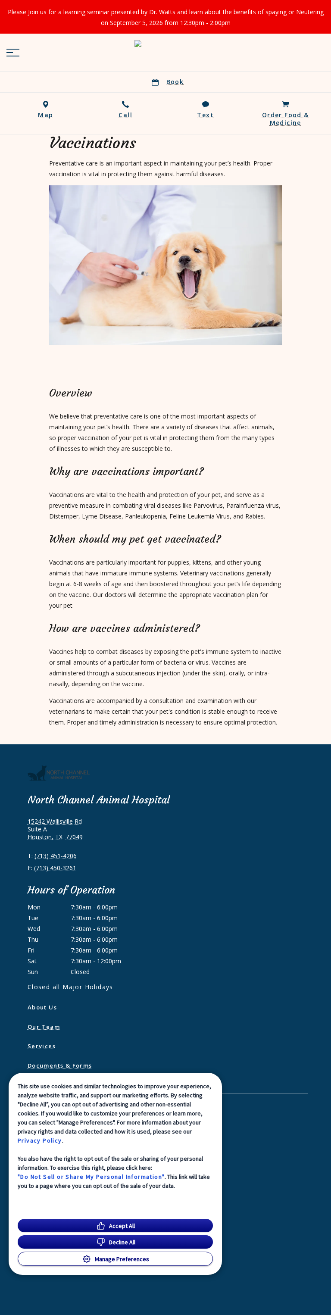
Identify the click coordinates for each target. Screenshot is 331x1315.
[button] (12, 52)
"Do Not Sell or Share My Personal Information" (91, 1177)
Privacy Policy (40, 1140)
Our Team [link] (44, 1027)
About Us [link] (42, 1007)
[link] (165, 51)
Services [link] (42, 1046)
